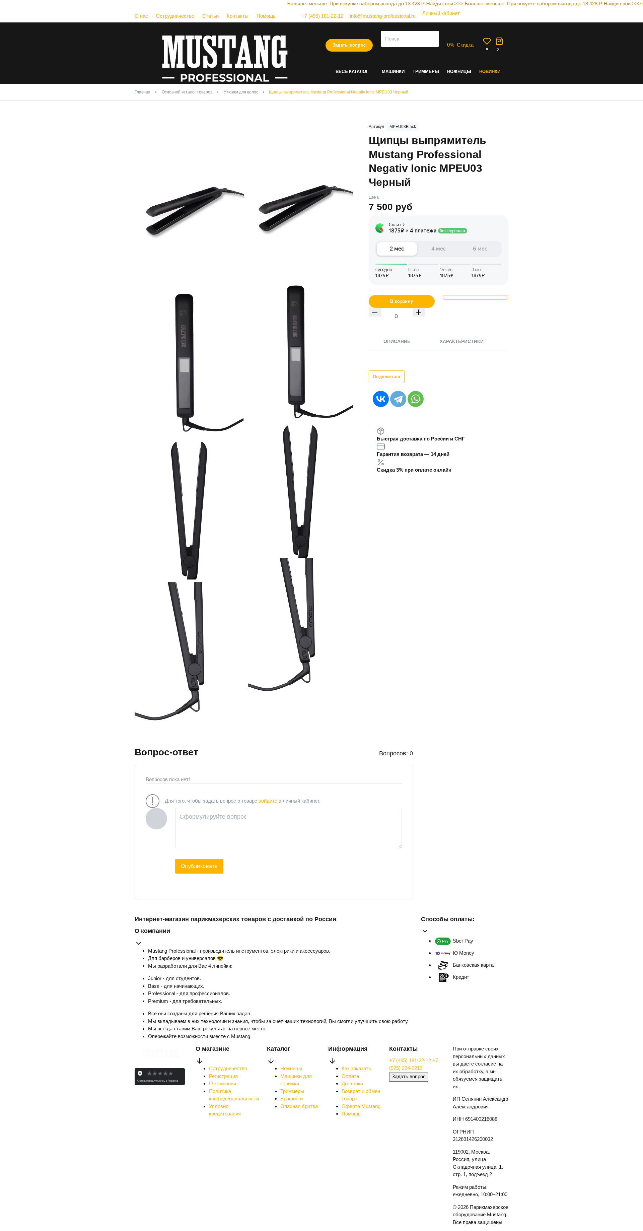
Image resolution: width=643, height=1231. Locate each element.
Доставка (352, 1083)
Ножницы (459, 71)
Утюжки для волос (241, 92)
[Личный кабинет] (438, 19)
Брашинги (291, 1098)
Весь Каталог (352, 71)
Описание (396, 341)
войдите (268, 801)
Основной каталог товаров (187, 92)
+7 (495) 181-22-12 (410, 1060)
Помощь (266, 16)
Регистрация (223, 1076)
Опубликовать (199, 866)
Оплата (350, 1076)
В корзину (401, 301)
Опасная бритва (299, 1106)
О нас (141, 16)
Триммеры (426, 71)
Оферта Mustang (361, 1106)
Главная (142, 92)
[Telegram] (398, 399)
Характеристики (462, 341)
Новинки (489, 71)
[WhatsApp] (416, 399)
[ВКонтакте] (381, 399)
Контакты (237, 16)
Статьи (210, 16)
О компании (222, 1083)
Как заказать (356, 1068)
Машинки (393, 71)
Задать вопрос (349, 45)
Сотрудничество (175, 16)
